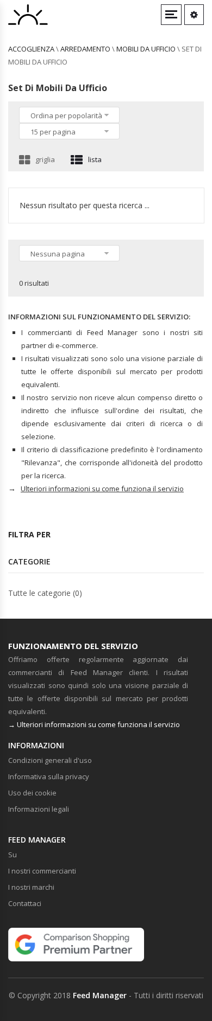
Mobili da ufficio (146, 49)
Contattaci (24, 903)
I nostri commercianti (42, 871)
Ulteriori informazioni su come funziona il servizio (102, 488)
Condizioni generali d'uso (50, 760)
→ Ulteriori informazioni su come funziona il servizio (94, 724)
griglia (45, 159)
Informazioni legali (38, 809)
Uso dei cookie (32, 793)
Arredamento (85, 49)
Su (12, 854)
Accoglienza (31, 49)
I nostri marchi (31, 887)
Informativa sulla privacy (48, 776)
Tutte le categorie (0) (45, 593)
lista (95, 159)
